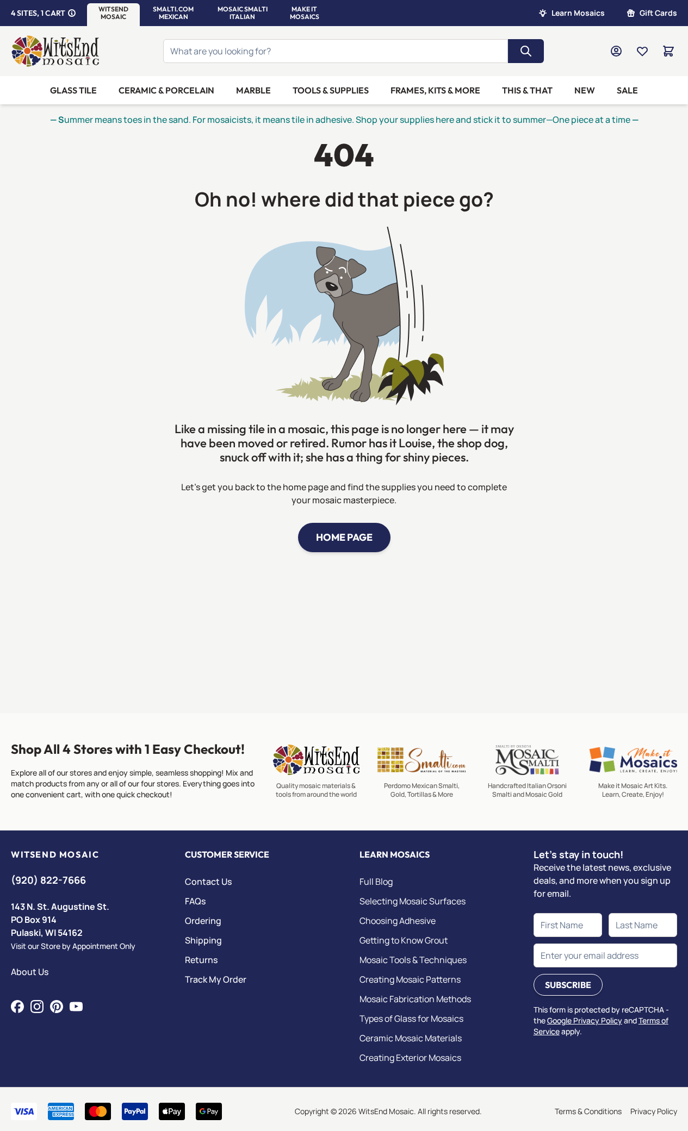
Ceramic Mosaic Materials (411, 1038)
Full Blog (376, 882)
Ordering (203, 921)
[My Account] (616, 51)
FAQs (195, 901)
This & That (527, 90)
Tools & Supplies (331, 90)
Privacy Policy (653, 1111)
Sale (627, 90)
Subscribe (568, 984)
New (584, 90)
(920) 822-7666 (48, 879)
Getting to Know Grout (404, 940)
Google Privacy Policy (584, 1020)
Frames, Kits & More (435, 90)
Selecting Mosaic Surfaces (413, 901)
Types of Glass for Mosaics (411, 1018)
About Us (29, 972)
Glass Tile (73, 90)
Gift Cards (658, 13)
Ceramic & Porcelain (166, 90)
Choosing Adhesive (398, 921)
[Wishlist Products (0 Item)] (642, 51)
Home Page (344, 537)
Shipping (203, 940)
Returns (201, 960)
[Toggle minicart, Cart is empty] (668, 51)
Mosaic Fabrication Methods (415, 999)
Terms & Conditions (588, 1111)
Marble (253, 90)
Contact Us (208, 882)
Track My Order (215, 979)
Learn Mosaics (578, 13)
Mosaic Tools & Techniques (413, 960)
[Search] (526, 51)
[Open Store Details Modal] (71, 13)
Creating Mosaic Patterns (410, 979)
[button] (113, 13)
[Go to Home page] (55, 51)
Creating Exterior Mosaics (410, 1058)
